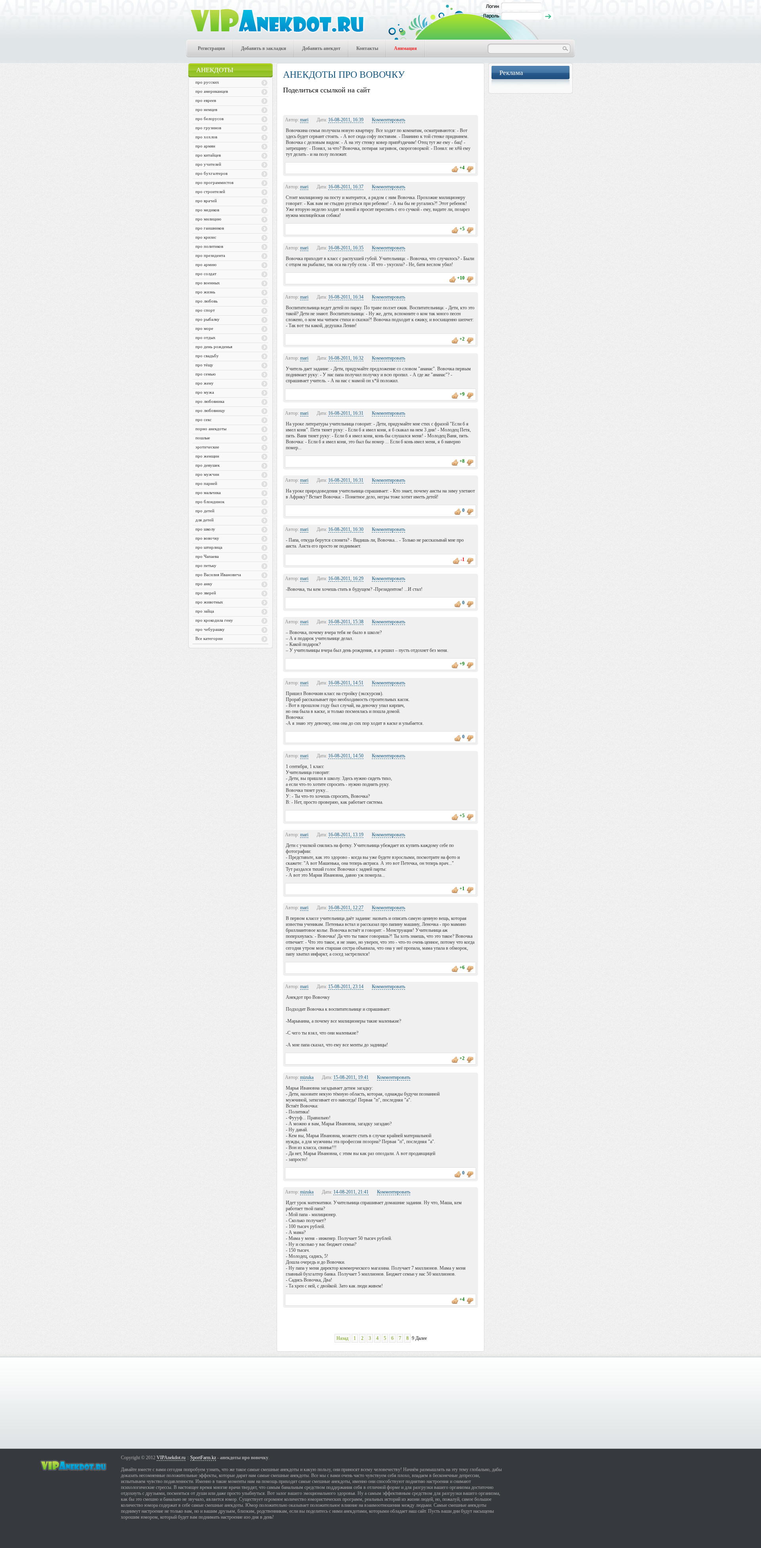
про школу (205, 529)
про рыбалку (207, 319)
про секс (203, 419)
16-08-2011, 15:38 (345, 622)
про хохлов (206, 136)
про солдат (205, 273)
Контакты (367, 48)
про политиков (209, 246)
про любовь (206, 301)
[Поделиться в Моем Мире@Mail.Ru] (354, 103)
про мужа (204, 392)
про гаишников (209, 228)
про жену (204, 383)
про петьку (205, 565)
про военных (207, 282)
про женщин (207, 456)
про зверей (205, 592)
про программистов (214, 182)
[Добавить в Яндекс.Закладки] (468, 103)
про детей (204, 510)
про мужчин (207, 474)
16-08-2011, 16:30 (345, 529)
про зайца (204, 611)
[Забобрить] (452, 103)
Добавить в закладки (263, 48)
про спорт (205, 310)
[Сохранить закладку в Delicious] (419, 103)
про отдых (205, 337)
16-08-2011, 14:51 (345, 683)
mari (304, 120)
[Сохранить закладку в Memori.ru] (305, 103)
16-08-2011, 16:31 (345, 413)
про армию (205, 264)
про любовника (209, 401)
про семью (205, 374)
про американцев (211, 91)
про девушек (207, 465)
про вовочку (207, 538)
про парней (206, 483)
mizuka (307, 1077)
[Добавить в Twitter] (370, 103)
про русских (207, 82)
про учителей (208, 164)
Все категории (209, 638)
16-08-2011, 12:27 (345, 907)
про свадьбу (207, 355)
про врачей (206, 200)
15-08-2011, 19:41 (351, 1077)
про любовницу (210, 410)
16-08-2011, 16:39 (345, 120)
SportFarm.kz (203, 1457)
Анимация (405, 48)
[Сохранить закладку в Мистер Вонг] (338, 103)
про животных (209, 602)
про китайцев (208, 155)
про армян (205, 146)
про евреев (205, 100)
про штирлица (208, 547)
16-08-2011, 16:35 (345, 248)
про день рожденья (213, 346)
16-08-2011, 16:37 (345, 187)
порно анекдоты (210, 428)
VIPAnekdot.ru (171, 1457)
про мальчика (208, 492)
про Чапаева (207, 556)
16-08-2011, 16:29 (345, 578)
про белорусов (209, 118)
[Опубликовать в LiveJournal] (435, 103)
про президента (210, 255)
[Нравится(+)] (455, 168)
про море (204, 328)
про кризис (205, 237)
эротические (207, 446)
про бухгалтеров (211, 173)
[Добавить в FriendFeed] (403, 103)
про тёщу (204, 364)
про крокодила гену (214, 620)
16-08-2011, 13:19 (345, 834)
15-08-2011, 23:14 (345, 986)
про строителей (210, 191)
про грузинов (208, 127)
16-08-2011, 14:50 (345, 756)
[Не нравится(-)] (470, 168)
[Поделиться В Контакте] (321, 103)
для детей (204, 519)
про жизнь (205, 291)
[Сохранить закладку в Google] (289, 103)
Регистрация (211, 48)
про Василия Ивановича (218, 574)
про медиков (207, 209)
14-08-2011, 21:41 (351, 1192)
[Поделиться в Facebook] (386, 103)
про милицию (208, 218)
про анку (203, 583)
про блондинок (209, 501)
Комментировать (388, 120)
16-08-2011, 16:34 (345, 297)
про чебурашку (210, 629)
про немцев (206, 109)
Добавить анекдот (321, 48)
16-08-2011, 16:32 (345, 358)
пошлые (202, 437)
